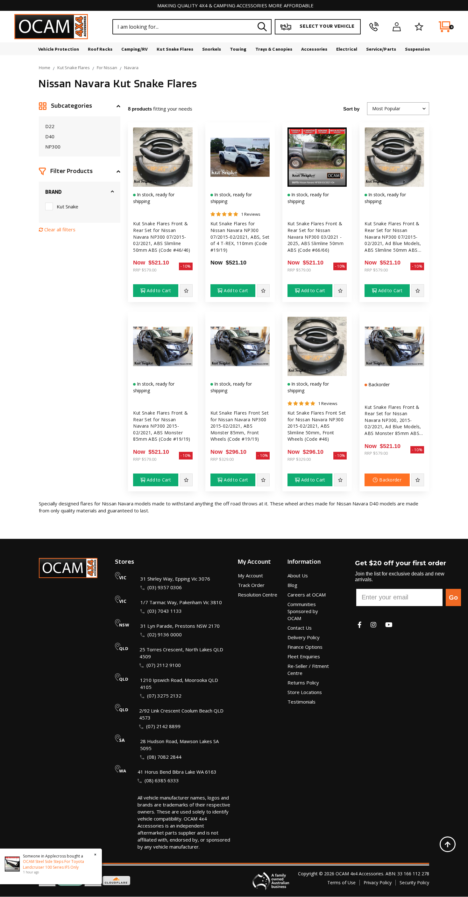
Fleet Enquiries (303, 656)
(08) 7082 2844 (164, 757)
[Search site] (262, 26)
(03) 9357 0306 (164, 587)
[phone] (374, 26)
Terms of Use (341, 882)
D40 (49, 136)
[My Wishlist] (419, 26)
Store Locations (304, 692)
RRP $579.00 (144, 270)
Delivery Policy (303, 637)
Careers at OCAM (306, 594)
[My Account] (396, 26)
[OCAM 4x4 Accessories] (51, 26)
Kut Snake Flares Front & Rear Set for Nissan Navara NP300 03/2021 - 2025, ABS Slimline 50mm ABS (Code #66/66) (315, 237)
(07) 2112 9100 (163, 665)
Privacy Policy (378, 882)
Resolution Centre (257, 594)
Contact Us (299, 628)
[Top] (447, 844)
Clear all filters (59, 229)
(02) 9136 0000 (164, 634)
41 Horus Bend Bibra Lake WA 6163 (177, 772)
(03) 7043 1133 (164, 611)
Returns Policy (303, 682)
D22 (49, 126)
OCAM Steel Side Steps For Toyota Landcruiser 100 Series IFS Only (53, 864)
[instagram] (373, 624)
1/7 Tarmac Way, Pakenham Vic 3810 (181, 602)
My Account (250, 575)
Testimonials (301, 701)
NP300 (52, 146)
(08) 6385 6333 (162, 780)
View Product (163, 188)
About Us (297, 575)
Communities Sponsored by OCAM (302, 611)
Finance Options (305, 647)
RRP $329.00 (222, 459)
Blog (292, 585)
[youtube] (389, 624)
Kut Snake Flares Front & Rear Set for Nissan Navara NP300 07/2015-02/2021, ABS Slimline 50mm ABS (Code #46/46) (161, 237)
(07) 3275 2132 (164, 695)
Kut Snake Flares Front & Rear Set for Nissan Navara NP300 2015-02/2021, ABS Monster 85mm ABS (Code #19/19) (161, 426)
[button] (79, 106)
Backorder (390, 480)
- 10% (186, 266)
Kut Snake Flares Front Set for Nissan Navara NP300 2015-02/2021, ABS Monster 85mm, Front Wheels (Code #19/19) (239, 426)
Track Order (251, 585)
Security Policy (414, 882)
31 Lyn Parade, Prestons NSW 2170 (180, 626)
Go (453, 597)
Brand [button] (53, 192)
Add (159, 290)
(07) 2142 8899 (163, 726)
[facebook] (360, 624)
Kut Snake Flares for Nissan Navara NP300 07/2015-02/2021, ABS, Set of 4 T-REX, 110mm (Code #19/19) (240, 237)
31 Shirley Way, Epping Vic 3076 (175, 578)
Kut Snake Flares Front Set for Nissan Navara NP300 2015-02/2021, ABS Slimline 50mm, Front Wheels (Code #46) (316, 426)
